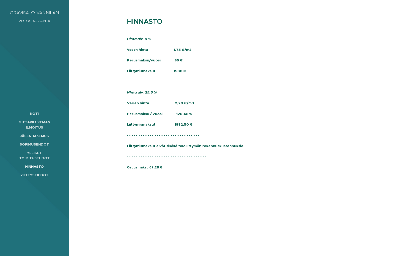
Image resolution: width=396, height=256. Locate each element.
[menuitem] (34, 113)
